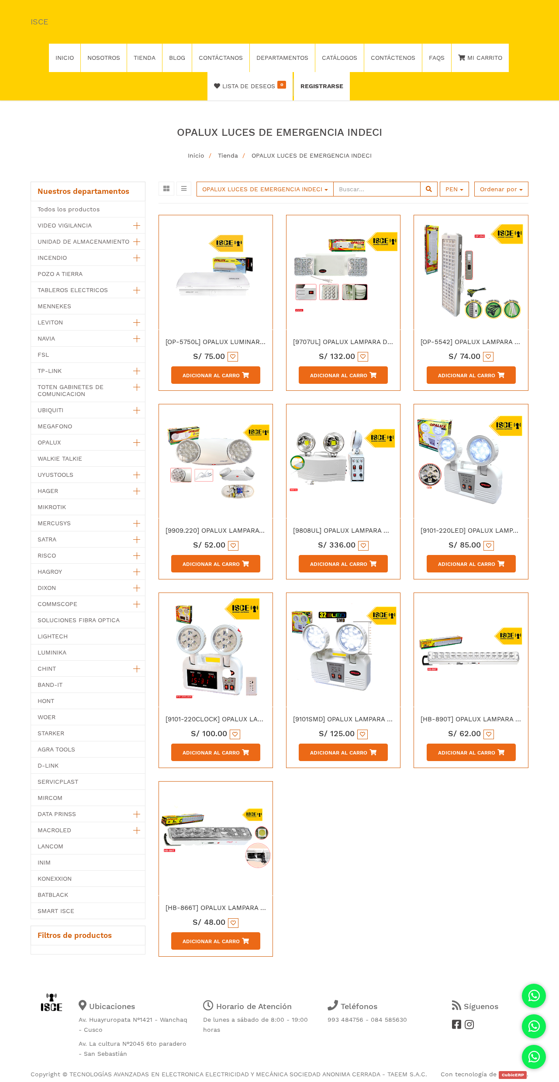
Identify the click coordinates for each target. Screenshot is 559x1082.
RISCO (47, 555)
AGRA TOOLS (56, 749)
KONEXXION (55, 878)
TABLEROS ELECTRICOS (73, 289)
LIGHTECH (53, 636)
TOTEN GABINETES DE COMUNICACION (71, 390)
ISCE (39, 21)
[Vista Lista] (183, 189)
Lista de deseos (251, 86)
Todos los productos (69, 209)
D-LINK (48, 765)
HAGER (48, 490)
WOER (46, 716)
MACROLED (54, 830)
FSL (43, 354)
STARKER (51, 733)
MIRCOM (50, 797)
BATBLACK (53, 894)
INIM (44, 862)
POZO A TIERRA (60, 273)
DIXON (47, 587)
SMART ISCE (56, 910)
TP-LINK (50, 370)
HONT (46, 700)
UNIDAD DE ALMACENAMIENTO (83, 241)
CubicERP (513, 1075)
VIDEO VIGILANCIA (65, 225)
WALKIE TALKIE (60, 458)
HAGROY (50, 571)
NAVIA (46, 338)
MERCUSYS (54, 523)
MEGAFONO (55, 426)
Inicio (196, 155)
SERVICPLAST (58, 781)
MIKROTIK (52, 506)
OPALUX (49, 442)
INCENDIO (52, 257)
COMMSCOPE (57, 603)
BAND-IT (50, 684)
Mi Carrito (483, 57)
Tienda (228, 155)
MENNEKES (54, 306)
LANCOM (50, 846)
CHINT (47, 668)
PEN (452, 189)
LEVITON (50, 322)
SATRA (47, 539)
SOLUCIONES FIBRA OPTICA (79, 620)
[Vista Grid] (166, 189)
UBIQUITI (50, 410)
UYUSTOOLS (55, 474)
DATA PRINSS (57, 813)
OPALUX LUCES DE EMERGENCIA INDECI (312, 155)
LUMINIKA (52, 652)
